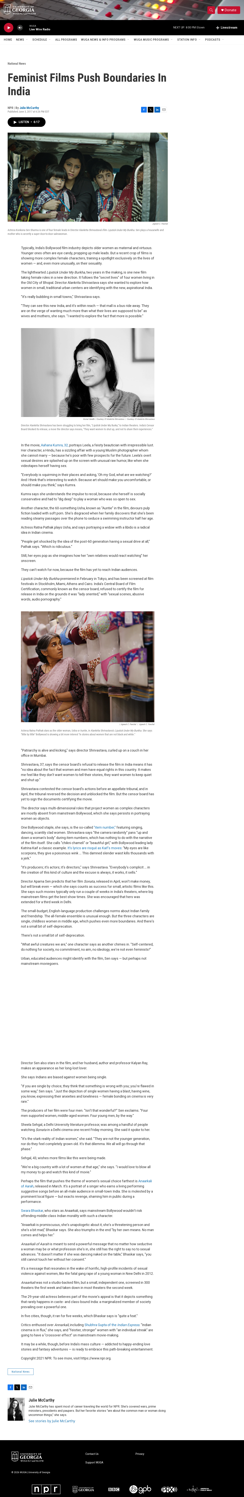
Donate (230, 10)
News (20, 39)
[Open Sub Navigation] (27, 39)
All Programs (66, 39)
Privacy (140, 1454)
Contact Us (92, 1454)
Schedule (39, 39)
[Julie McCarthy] (16, 1409)
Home (8, 39)
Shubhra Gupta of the (111, 1325)
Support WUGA (94, 1462)
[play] (9, 28)
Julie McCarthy (29, 108)
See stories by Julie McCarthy (52, 1421)
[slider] (26, 28)
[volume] (20, 27)
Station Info (187, 39)
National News (17, 63)
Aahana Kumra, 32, (54, 445)
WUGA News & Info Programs (103, 39)
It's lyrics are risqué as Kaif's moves (94, 848)
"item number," (105, 827)
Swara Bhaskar (32, 1211)
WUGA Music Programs (151, 39)
